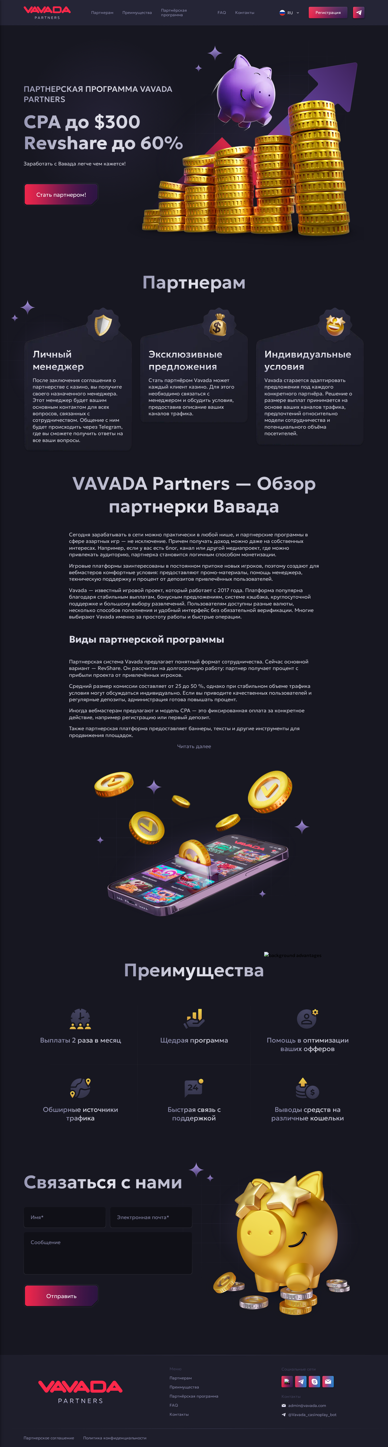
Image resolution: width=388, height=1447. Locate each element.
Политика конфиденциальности (115, 1438)
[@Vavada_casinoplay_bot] (283, 1414)
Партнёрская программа (174, 12)
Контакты (244, 12)
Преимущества (137, 12)
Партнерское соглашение (49, 1438)
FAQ (222, 12)
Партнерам (102, 12)
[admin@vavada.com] (283, 1405)
